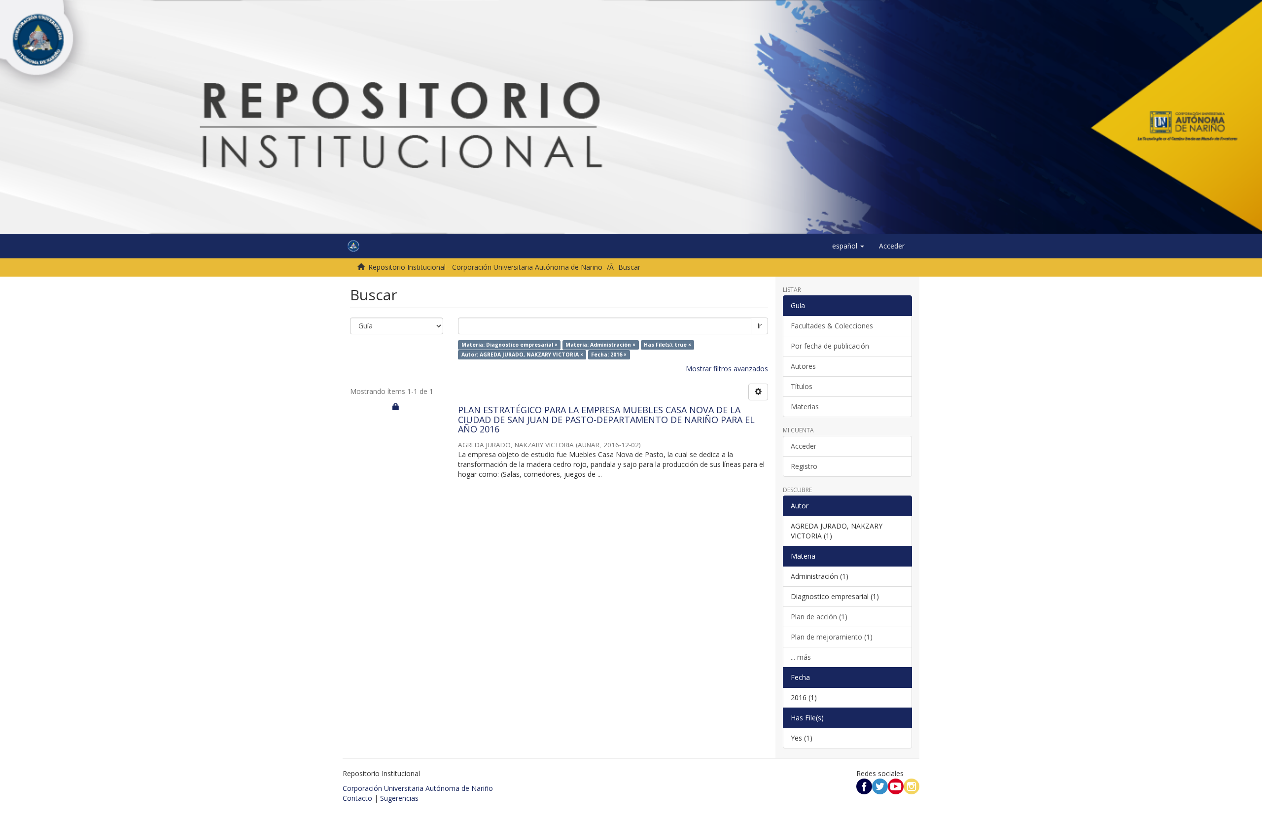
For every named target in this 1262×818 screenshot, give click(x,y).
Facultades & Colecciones (832, 325)
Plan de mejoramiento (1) (832, 636)
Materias (805, 406)
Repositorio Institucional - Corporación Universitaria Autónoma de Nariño (485, 267)
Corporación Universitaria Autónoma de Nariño (418, 788)
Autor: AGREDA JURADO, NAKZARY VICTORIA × (522, 354)
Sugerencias (399, 798)
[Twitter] (880, 785)
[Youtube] (896, 785)
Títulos (801, 386)
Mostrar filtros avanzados (727, 368)
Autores (803, 366)
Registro (804, 466)
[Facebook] (864, 785)
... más (801, 657)
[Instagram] (911, 785)
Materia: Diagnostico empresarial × (509, 344)
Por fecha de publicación (830, 346)
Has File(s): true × (667, 344)
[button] (848, 246)
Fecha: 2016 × (609, 354)
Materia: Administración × (600, 344)
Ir (759, 325)
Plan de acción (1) (819, 616)
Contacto (357, 798)
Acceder (803, 446)
